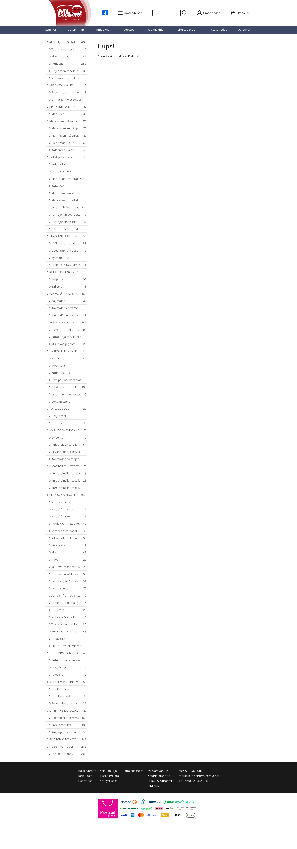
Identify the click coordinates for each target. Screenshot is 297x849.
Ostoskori (244, 29)
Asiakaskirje (155, 29)
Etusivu (50, 29)
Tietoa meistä (109, 776)
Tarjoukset (103, 29)
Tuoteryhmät (75, 29)
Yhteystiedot (218, 29)
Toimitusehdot (186, 29)
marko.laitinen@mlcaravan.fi (199, 776)
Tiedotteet (128, 29)
